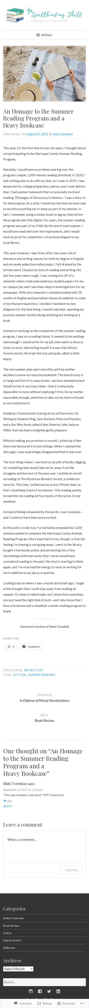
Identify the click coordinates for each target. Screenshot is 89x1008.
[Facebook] (40, 991)
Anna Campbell (63, 134)
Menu (46, 35)
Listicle (7, 933)
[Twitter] (49, 991)
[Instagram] (31, 991)
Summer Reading (41, 674)
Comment (71, 870)
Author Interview (13, 918)
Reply (7, 806)
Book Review (11, 925)
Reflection (33, 670)
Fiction (19, 674)
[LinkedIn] (58, 991)
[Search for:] (44, 982)
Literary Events (12, 940)
